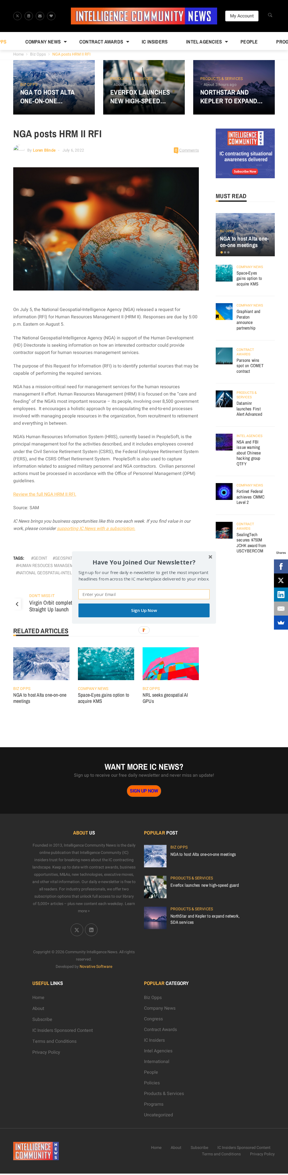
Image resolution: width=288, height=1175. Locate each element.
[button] (144, 562)
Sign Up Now (144, 610)
